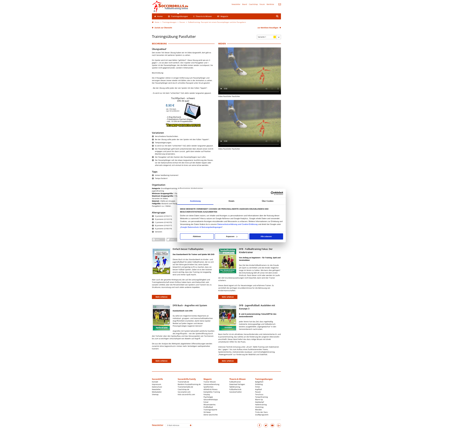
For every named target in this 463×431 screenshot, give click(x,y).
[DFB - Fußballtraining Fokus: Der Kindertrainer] (227, 261)
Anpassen (230, 236)
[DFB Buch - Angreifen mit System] (161, 317)
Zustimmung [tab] (195, 201)
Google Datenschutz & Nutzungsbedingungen (201, 227)
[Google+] (279, 425)
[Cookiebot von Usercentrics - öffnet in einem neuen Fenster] (272, 193)
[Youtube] (272, 425)
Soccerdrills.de (170, 6)
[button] (158, 239)
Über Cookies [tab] (267, 201)
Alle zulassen (266, 236)
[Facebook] (259, 425)
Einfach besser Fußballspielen (188, 249)
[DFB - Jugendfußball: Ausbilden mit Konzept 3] (227, 317)
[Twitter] (266, 425)
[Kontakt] (279, 4)
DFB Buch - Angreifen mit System (190, 305)
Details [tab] (232, 201)
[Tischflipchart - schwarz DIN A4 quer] (183, 126)
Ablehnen (197, 236)
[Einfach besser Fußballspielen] (161, 261)
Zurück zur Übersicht (163, 28)
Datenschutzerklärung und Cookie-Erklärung (237, 224)
